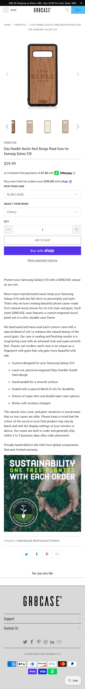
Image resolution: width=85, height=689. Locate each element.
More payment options (43, 260)
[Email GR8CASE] (59, 642)
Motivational (40, 540)
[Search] (67, 10)
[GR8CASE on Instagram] (46, 642)
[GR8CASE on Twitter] (25, 642)
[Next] (77, 74)
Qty (6, 221)
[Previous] (8, 74)
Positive (54, 540)
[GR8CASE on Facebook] (32, 642)
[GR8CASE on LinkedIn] (53, 642)
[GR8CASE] (42, 10)
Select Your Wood (16, 203)
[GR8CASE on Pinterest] (39, 642)
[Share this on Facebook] (36, 554)
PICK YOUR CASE (14, 186)
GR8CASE (10, 142)
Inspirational (24, 540)
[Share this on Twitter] (26, 554)
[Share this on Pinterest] (47, 554)
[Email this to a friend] (57, 554)
